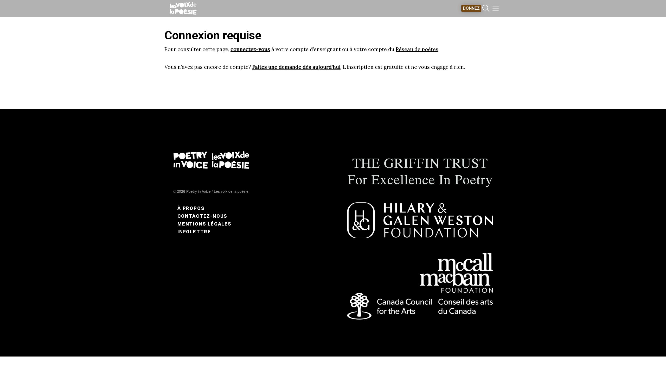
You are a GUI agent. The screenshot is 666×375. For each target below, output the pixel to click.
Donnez (471, 8)
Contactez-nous (202, 216)
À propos (190, 208)
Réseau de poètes (417, 49)
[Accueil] (183, 8)
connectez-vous (250, 49)
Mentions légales (204, 224)
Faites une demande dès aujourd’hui (296, 67)
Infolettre (194, 231)
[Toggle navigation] (496, 8)
